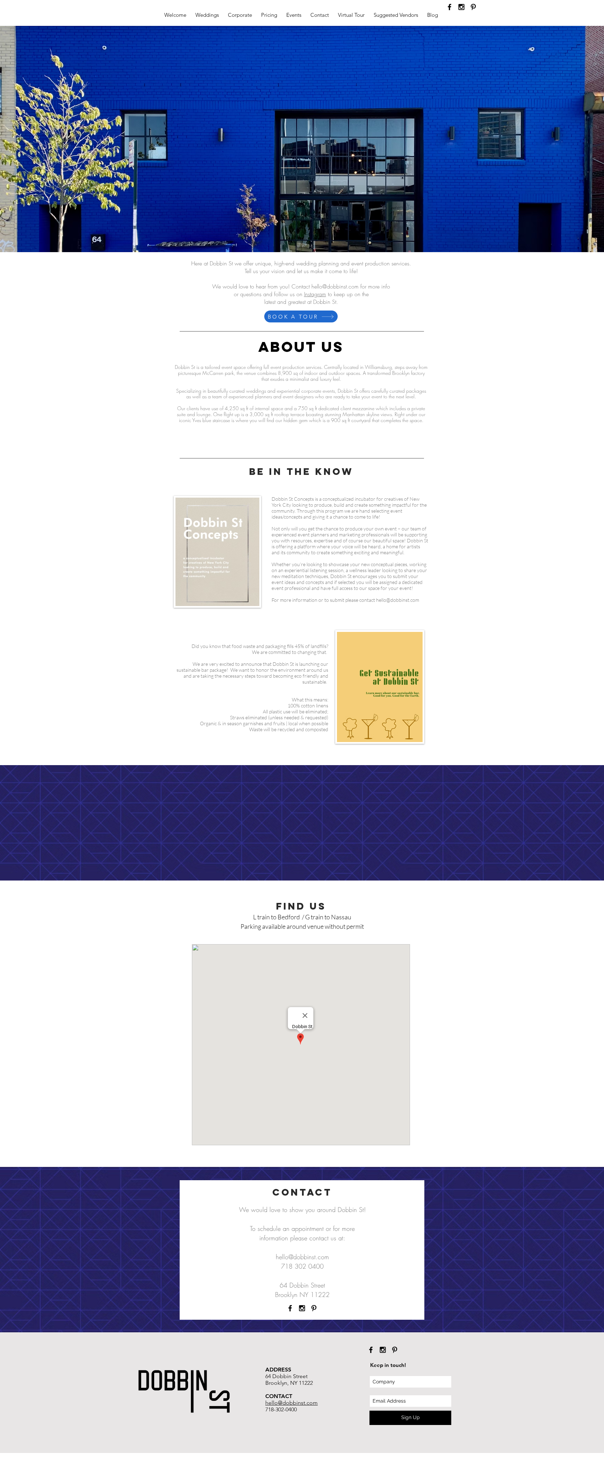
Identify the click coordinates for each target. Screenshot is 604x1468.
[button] (207, 15)
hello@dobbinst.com (335, 286)
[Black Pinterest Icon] (473, 7)
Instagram (315, 294)
